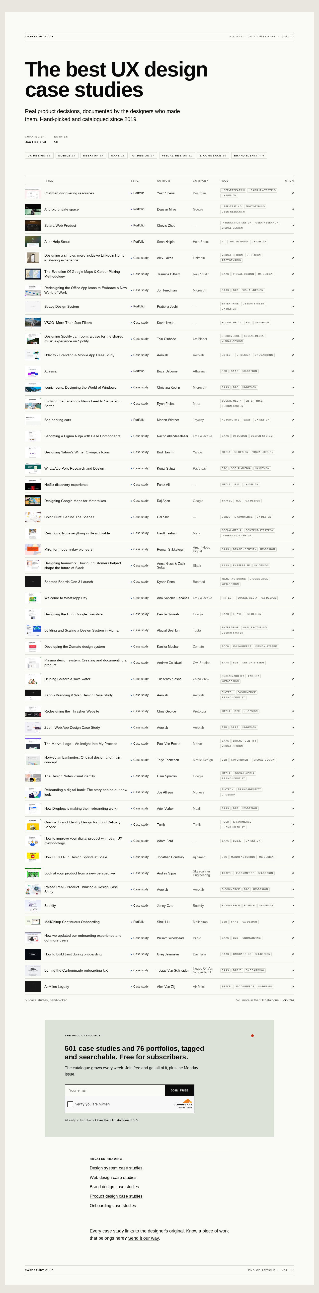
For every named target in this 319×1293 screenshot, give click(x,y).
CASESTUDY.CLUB (39, 36)
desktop (93, 155)
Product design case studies (116, 1196)
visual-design (177, 155)
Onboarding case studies (113, 1205)
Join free (288, 1000)
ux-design (39, 155)
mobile (67, 155)
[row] (159, 193)
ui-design (143, 155)
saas (118, 155)
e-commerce (213, 155)
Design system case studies (116, 1168)
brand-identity (249, 155)
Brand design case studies (114, 1186)
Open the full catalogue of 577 (117, 1120)
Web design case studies (113, 1177)
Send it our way (143, 1238)
